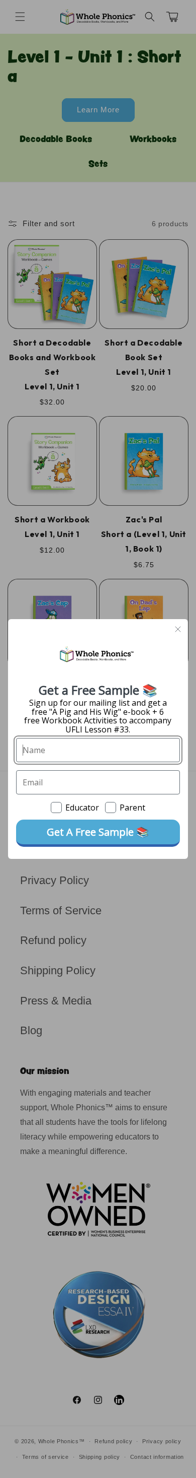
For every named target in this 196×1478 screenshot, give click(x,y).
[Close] (178, 629)
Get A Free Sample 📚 (98, 832)
